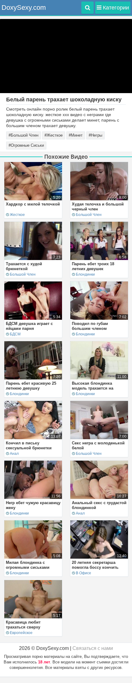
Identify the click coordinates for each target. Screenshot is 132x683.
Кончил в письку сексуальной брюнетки (29, 445)
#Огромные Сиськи (26, 145)
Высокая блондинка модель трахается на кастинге (92, 388)
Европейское (21, 633)
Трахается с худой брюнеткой (24, 266)
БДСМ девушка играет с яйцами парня (29, 326)
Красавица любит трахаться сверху (23, 624)
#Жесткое (54, 135)
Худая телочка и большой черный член (98, 206)
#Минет (76, 135)
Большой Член (89, 215)
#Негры (95, 135)
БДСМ (15, 334)
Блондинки (85, 274)
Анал (14, 453)
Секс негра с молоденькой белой (98, 445)
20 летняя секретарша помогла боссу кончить (95, 565)
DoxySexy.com (24, 7)
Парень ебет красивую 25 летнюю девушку (31, 386)
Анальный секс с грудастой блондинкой (99, 505)
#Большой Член (23, 135)
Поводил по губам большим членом (90, 326)
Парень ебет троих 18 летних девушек (93, 266)
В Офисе (83, 573)
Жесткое (17, 215)
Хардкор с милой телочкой (33, 204)
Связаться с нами (92, 648)
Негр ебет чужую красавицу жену (33, 505)
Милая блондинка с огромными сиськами (27, 565)
